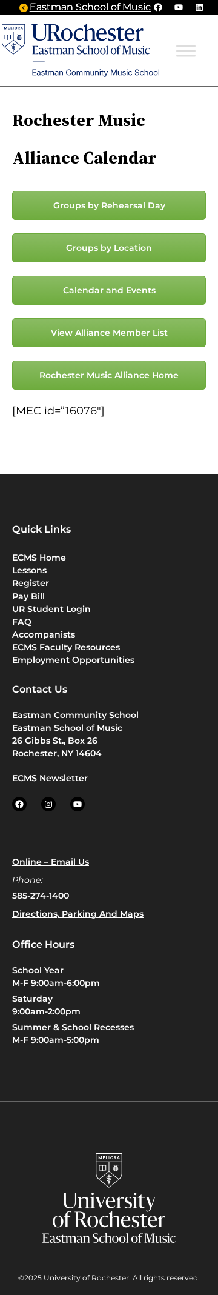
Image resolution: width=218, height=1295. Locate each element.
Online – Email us (50, 861)
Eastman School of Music (90, 7)
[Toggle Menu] (186, 51)
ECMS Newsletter (50, 778)
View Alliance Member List (109, 332)
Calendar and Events (109, 290)
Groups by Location (109, 247)
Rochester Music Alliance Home (109, 375)
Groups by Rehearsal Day (109, 205)
